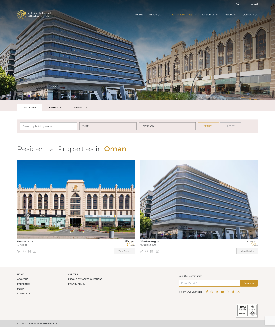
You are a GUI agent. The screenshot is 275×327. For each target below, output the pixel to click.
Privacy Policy (76, 284)
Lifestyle (208, 14)
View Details (124, 251)
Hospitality (80, 107)
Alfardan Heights (150, 241)
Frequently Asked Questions (85, 279)
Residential (29, 107)
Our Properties (181, 14)
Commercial (55, 107)
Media (229, 14)
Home (139, 14)
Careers (73, 274)
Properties (23, 284)
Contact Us (250, 14)
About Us (155, 14)
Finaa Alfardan (25, 241)
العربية (254, 4)
